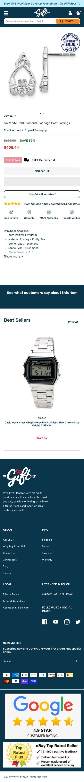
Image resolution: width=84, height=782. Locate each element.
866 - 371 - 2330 (62, 593)
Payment (47, 553)
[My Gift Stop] (19, 469)
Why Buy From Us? (14, 546)
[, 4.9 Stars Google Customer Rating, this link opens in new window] (43, 716)
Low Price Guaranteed (42, 194)
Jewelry (10, 115)
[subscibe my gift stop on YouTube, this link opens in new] (55, 623)
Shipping (47, 540)
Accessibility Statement (16, 607)
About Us (8, 540)
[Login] (70, 13)
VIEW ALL (74, 322)
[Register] (75, 661)
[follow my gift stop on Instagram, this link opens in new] (67, 623)
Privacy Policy (11, 594)
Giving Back (10, 560)
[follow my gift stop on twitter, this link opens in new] (78, 623)
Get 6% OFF (36, 648)
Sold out (42, 171)
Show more (12, 256)
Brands (7, 573)
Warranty (47, 560)
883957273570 (60, 266)
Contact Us (9, 553)
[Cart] (78, 13)
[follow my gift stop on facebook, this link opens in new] (44, 623)
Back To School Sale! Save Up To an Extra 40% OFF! (37, 3)
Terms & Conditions (14, 601)
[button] (42, 181)
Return (45, 546)
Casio (42, 418)
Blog (5, 566)
